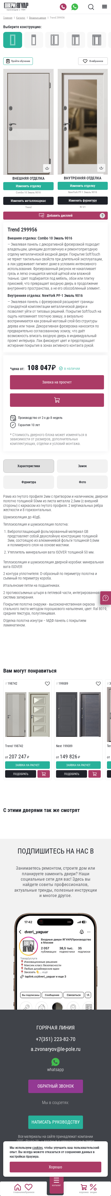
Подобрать (20, 774)
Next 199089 (64, 746)
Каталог (20, 17)
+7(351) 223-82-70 (55, 1039)
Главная (7, 17)
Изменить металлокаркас (28, 201)
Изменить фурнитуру (83, 200)
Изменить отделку (28, 186)
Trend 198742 (14, 746)
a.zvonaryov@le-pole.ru (56, 1049)
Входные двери (37, 17)
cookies (37, 1148)
